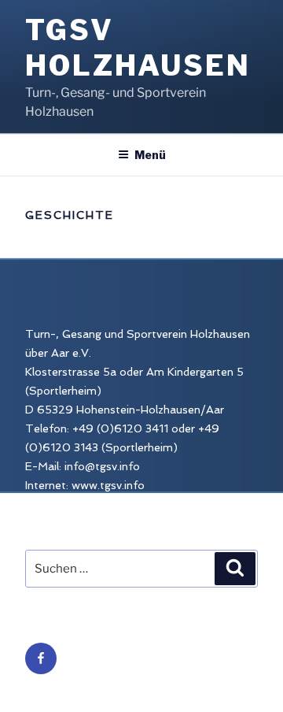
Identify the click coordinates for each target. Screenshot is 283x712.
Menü (150, 154)
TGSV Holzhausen (138, 48)
